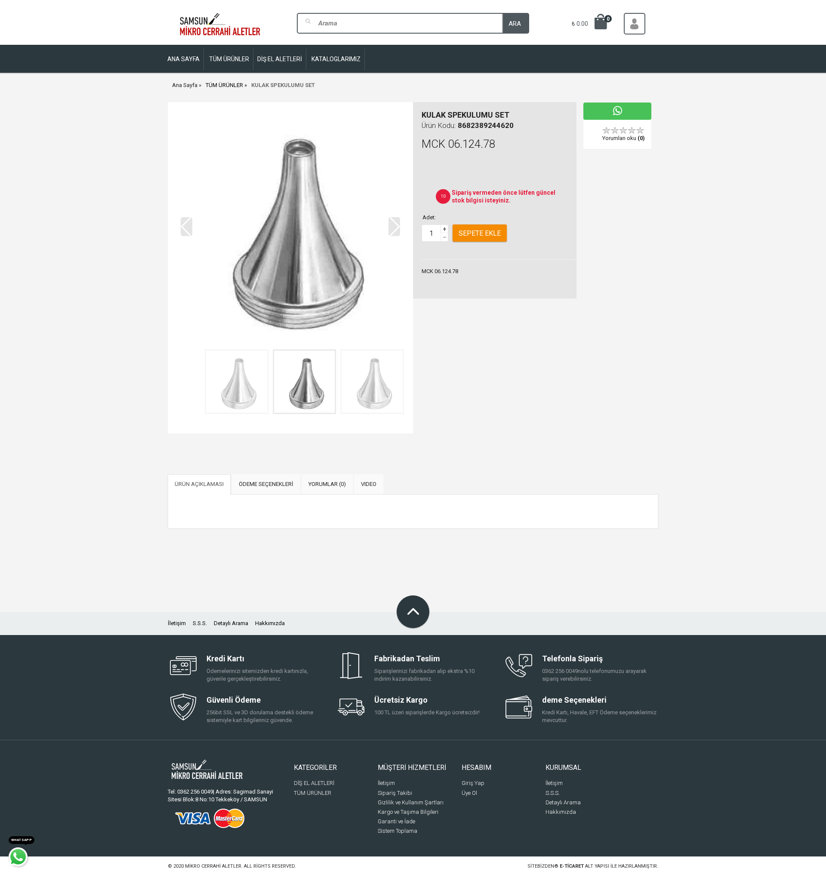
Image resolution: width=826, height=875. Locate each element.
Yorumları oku (623, 138)
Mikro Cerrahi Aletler (213, 866)
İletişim (177, 623)
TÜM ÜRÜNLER (224, 85)
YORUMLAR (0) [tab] (327, 484)
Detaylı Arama (231, 623)
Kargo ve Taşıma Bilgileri (408, 812)
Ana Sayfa (184, 85)
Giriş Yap (473, 783)
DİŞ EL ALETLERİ (314, 783)
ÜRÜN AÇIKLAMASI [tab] (199, 484)
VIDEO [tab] (368, 484)
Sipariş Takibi (395, 793)
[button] (394, 226)
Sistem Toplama (397, 831)
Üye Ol (469, 793)
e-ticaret (572, 866)
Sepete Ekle (480, 233)
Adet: (429, 217)
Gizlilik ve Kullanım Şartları (411, 802)
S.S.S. (200, 623)
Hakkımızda (270, 623)
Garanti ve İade (396, 821)
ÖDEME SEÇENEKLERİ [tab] (266, 484)
